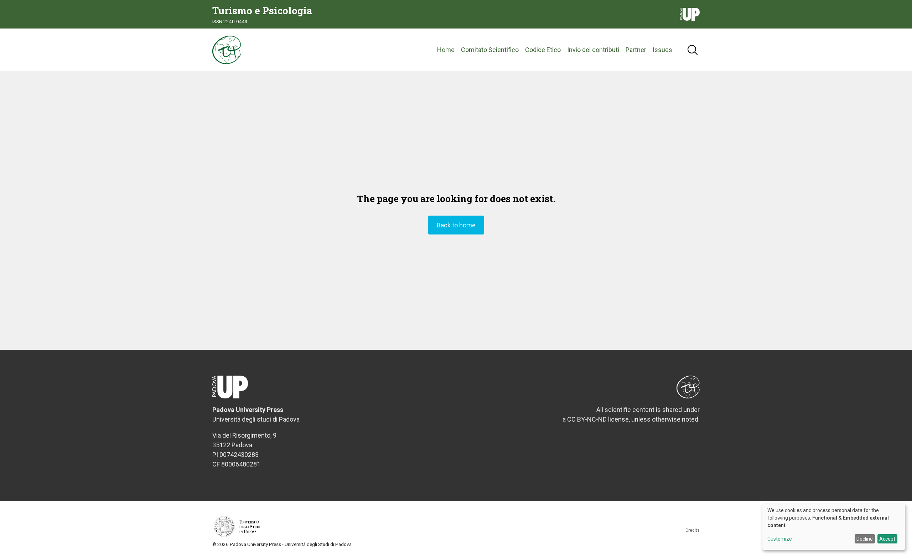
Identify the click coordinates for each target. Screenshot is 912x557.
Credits (692, 530)
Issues (662, 49)
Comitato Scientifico (490, 49)
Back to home (456, 225)
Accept (887, 539)
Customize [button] (779, 539)
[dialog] (833, 527)
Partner (636, 49)
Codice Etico (543, 49)
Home (446, 49)
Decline (864, 539)
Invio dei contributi (593, 49)
